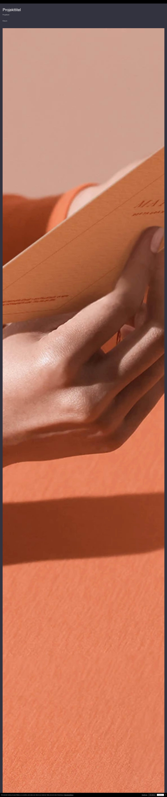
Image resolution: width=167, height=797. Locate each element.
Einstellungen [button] (144, 795)
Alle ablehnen (152, 795)
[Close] (165, 795)
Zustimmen (160, 795)
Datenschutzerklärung (68, 795)
